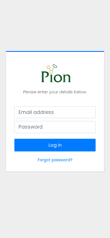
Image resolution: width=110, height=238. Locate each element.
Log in (55, 145)
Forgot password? (55, 160)
